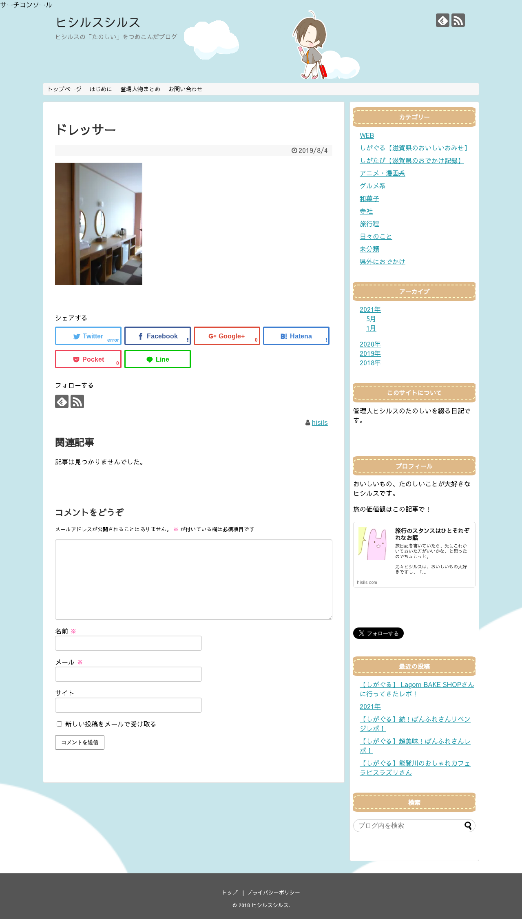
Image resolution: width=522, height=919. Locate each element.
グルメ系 (373, 185)
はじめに (100, 89)
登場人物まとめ (140, 89)
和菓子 (369, 198)
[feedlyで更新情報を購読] (442, 20)
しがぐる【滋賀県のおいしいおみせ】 (415, 147)
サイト (65, 692)
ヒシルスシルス (98, 21)
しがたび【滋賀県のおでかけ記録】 (412, 160)
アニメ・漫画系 (382, 172)
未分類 (369, 248)
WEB (367, 134)
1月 (371, 327)
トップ (230, 892)
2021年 (370, 706)
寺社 (366, 210)
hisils (320, 422)
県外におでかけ (382, 261)
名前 (66, 630)
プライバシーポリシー (273, 892)
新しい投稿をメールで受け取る (111, 723)
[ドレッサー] (296, 336)
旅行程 (369, 223)
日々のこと (376, 236)
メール (69, 661)
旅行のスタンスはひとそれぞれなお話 (432, 533)
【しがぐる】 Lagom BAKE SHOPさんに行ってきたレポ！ (417, 689)
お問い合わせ (185, 89)
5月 (371, 318)
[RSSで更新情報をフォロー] (458, 20)
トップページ (64, 89)
